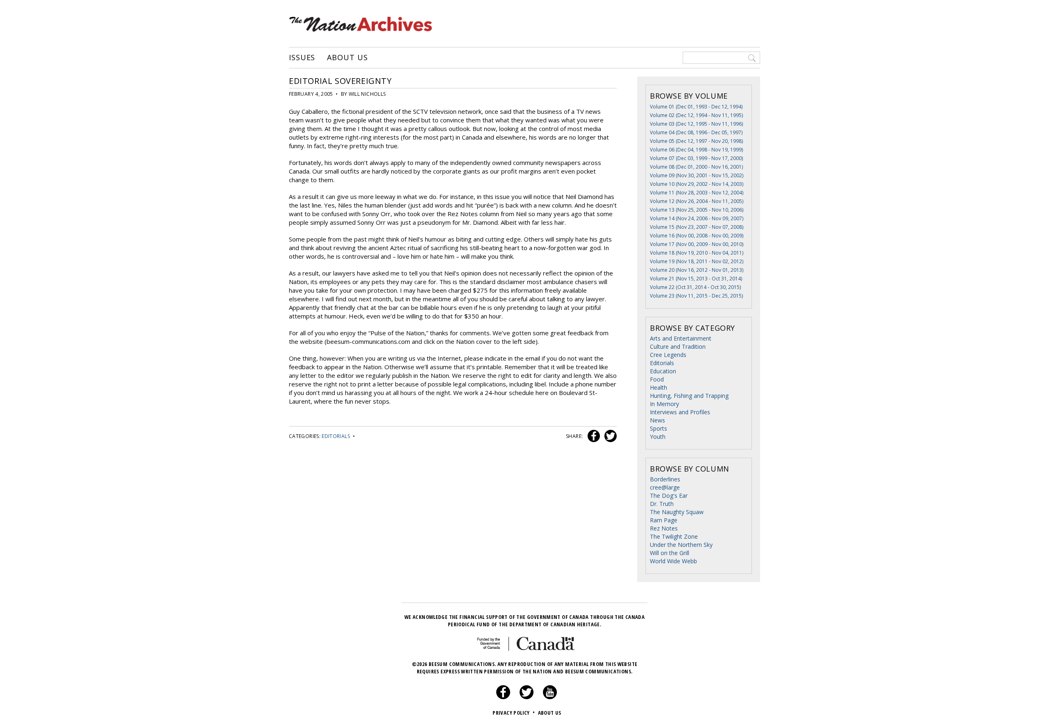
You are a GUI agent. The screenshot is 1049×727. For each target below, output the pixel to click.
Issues (302, 58)
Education (663, 371)
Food (657, 379)
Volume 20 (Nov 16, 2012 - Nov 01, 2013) (696, 269)
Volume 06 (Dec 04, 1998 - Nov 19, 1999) (696, 149)
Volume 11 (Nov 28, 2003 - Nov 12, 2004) (696, 192)
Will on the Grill (669, 553)
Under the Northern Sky (681, 545)
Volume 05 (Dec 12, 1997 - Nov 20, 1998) (696, 141)
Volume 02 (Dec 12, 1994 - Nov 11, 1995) (696, 115)
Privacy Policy (514, 712)
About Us (347, 58)
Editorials (336, 436)
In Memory (664, 404)
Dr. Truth (662, 504)
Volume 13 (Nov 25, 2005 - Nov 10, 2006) (696, 209)
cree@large (665, 487)
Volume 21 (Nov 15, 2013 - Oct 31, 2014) (696, 278)
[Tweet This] (609, 436)
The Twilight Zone (674, 536)
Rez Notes (664, 528)
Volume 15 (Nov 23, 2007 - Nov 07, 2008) (696, 227)
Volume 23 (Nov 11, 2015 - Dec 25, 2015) (696, 295)
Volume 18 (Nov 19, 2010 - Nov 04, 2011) (696, 252)
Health (658, 387)
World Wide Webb (673, 561)
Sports (658, 428)
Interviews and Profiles (680, 412)
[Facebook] (503, 697)
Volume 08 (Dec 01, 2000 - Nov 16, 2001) (696, 166)
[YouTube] (550, 697)
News (657, 420)
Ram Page (663, 520)
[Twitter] (526, 697)
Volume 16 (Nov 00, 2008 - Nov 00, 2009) (696, 235)
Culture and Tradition (678, 346)
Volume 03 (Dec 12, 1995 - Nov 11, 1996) (696, 123)
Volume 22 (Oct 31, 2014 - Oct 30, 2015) (695, 287)
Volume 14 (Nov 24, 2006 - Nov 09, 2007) (696, 218)
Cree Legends (668, 355)
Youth (657, 436)
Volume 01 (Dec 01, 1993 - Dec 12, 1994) (696, 106)
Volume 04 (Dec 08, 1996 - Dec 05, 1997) (696, 132)
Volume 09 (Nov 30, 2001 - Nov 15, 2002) (696, 175)
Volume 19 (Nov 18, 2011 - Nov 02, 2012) (696, 261)
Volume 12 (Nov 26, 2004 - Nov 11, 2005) (696, 201)
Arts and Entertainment (680, 338)
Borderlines (665, 479)
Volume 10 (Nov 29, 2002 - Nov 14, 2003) (696, 184)
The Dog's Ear (669, 495)
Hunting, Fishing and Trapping (689, 396)
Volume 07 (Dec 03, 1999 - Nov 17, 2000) (696, 158)
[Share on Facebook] (592, 436)
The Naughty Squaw (677, 512)
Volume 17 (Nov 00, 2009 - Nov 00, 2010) (696, 244)
